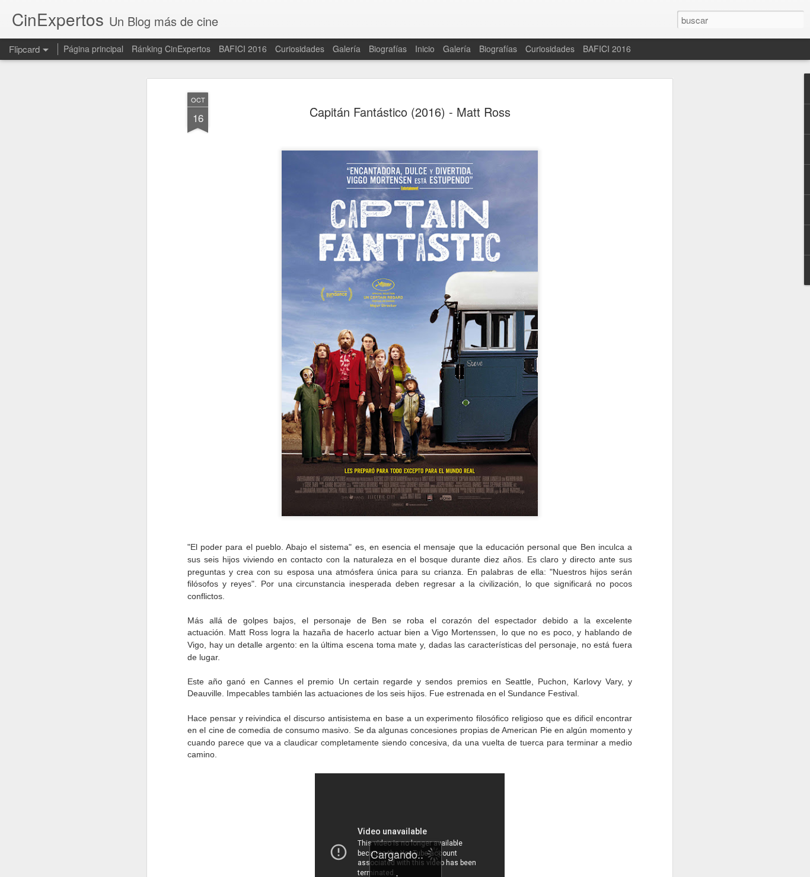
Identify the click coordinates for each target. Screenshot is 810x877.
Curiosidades (299, 49)
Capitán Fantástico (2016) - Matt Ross (410, 111)
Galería (347, 49)
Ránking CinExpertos (171, 49)
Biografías (388, 49)
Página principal (93, 49)
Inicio (425, 49)
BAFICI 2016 (243, 49)
